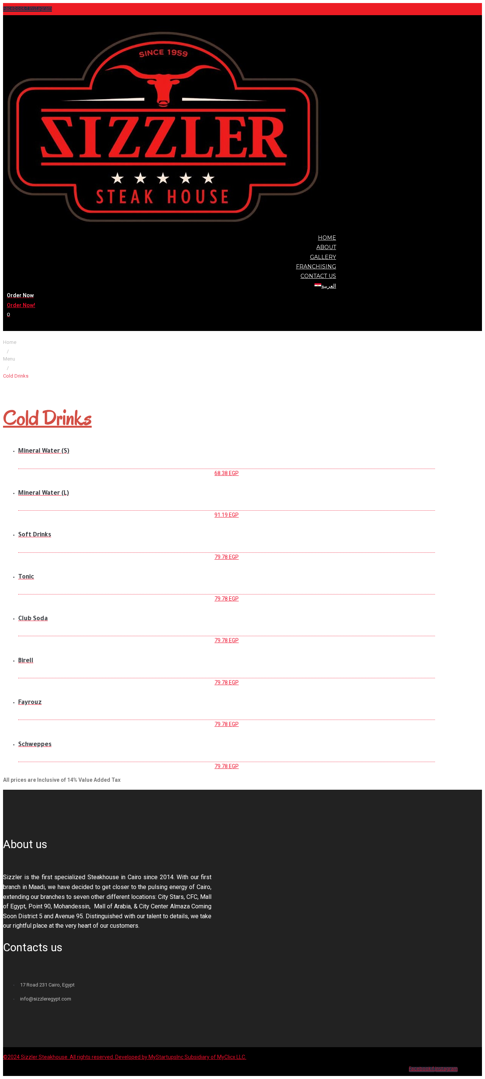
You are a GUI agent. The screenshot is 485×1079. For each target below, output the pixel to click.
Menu (9, 359)
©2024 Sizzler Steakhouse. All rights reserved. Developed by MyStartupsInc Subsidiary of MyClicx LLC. (124, 1057)
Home (9, 342)
